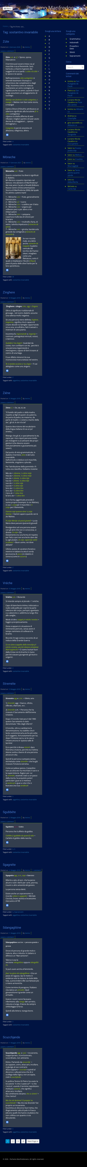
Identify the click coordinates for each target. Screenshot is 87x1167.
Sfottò (72, 52)
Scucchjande (11, 1037)
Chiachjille (72, 118)
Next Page (32, 1141)
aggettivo (16, 380)
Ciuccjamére (73, 144)
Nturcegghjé (73, 166)
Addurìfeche (73, 182)
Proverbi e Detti (74, 47)
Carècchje (72, 189)
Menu (8, 8)
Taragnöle (72, 134)
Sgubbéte (9, 812)
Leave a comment (7, 51)
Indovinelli (74, 42)
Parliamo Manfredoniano (55, 8)
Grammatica (75, 39)
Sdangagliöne (12, 927)
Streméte (9, 684)
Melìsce (78, 155)
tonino (27, 47)
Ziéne (6, 393)
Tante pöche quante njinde (74, 173)
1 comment (36, 870)
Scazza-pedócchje (74, 149)
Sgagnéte (9, 865)
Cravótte (79, 159)
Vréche (8, 583)
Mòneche (9, 157)
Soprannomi (18, 912)
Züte (6, 41)
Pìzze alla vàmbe (75, 103)
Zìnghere (9, 292)
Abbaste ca (72, 125)
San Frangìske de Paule (73, 83)
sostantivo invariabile (21, 145)
